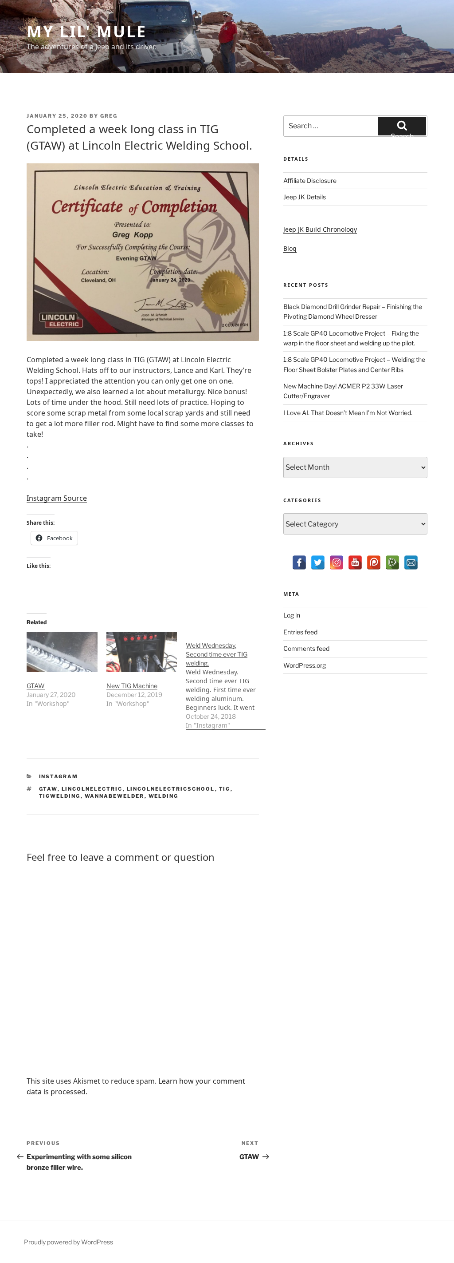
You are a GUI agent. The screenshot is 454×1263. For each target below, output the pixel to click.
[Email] (411, 562)
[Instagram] (336, 562)
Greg (108, 116)
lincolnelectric (92, 789)
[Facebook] (299, 562)
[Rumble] (392, 562)
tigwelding (60, 796)
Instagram (58, 776)
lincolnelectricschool (171, 789)
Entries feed (300, 632)
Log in (291, 615)
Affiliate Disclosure (310, 180)
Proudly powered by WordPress (68, 1242)
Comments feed (306, 648)
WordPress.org (304, 665)
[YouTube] (355, 562)
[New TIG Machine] (141, 652)
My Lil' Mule (87, 31)
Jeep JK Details (304, 197)
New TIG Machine (131, 685)
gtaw (48, 789)
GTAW (36, 685)
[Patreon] (374, 562)
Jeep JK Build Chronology (320, 229)
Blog (290, 248)
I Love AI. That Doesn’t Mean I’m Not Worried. (347, 412)
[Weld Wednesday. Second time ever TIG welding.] (226, 681)
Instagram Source (57, 498)
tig (225, 789)
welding (164, 796)
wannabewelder (115, 796)
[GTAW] (62, 652)
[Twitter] (318, 562)
